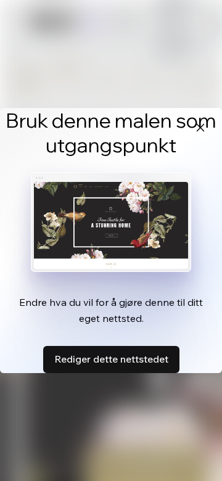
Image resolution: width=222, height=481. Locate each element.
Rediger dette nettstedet (111, 359)
